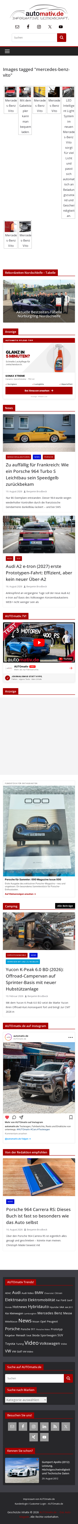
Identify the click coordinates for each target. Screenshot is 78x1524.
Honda (8, 1307)
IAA (61, 1307)
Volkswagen (50, 1343)
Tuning (20, 1343)
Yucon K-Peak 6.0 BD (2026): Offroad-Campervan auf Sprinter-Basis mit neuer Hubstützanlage (34, 979)
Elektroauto (16, 1299)
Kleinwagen (16, 1313)
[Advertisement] (39, 736)
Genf (69, 1300)
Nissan (35, 1321)
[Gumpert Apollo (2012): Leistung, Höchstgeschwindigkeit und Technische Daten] (22, 1470)
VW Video (28, 1351)
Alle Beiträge (65, 906)
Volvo (64, 1343)
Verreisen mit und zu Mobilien (22, 961)
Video (31, 1342)
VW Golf (17, 1351)
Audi (9, 558)
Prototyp (57, 1329)
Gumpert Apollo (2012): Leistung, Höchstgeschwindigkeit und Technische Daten (56, 1467)
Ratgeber (10, 1335)
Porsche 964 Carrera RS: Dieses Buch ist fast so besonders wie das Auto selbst (38, 1215)
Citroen (58, 1293)
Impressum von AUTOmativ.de (39, 1499)
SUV (60, 1335)
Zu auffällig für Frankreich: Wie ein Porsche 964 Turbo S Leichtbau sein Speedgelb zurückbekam (37, 474)
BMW (39, 1292)
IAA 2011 (69, 1307)
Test (18, 558)
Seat (28, 1335)
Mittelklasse (11, 1321)
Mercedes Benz (49, 1313)
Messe (67, 1313)
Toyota (10, 1343)
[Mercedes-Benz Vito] (11, 92)
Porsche (48, 457)
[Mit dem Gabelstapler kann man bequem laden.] (25, 92)
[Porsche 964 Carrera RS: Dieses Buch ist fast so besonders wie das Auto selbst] (39, 1177)
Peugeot (52, 1321)
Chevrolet (49, 1293)
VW (8, 1351)
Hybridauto (38, 1306)
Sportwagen (48, 1335)
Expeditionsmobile (16, 955)
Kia (7, 1313)
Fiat (58, 1300)
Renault (20, 1335)
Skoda (36, 1335)
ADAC (8, 1293)
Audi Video (28, 1293)
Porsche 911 (28, 1329)
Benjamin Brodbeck (36, 491)
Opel (43, 1321)
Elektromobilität (41, 1299)
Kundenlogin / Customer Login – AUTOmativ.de (39, 1503)
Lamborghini (30, 1313)
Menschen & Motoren (18, 457)
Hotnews (20, 1306)
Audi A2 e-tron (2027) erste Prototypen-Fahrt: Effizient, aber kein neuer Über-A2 (39, 572)
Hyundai (54, 1307)
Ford (63, 1300)
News (37, 457)
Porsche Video (43, 1329)
